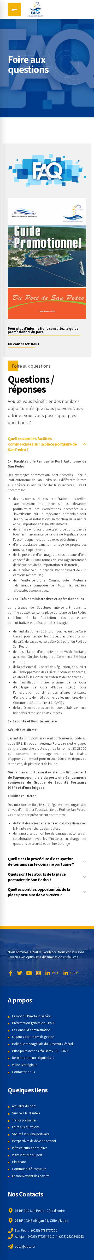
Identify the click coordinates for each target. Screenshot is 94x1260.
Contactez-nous (23, 1072)
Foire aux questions (25, 1127)
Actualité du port (24, 1106)
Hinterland (19, 1162)
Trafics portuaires (24, 1120)
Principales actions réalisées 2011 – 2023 (40, 1051)
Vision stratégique (24, 1065)
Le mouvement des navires (30, 1176)
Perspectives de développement (34, 1141)
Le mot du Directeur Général (31, 1016)
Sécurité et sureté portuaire (30, 1134)
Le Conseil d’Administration (31, 1030)
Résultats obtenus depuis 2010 (33, 1058)
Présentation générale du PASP (33, 1023)
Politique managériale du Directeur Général (42, 1044)
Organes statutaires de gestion (33, 1037)
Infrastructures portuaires (29, 1148)
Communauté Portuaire (29, 1169)
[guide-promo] (47, 258)
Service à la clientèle (26, 1113)
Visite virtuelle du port (27, 1155)
